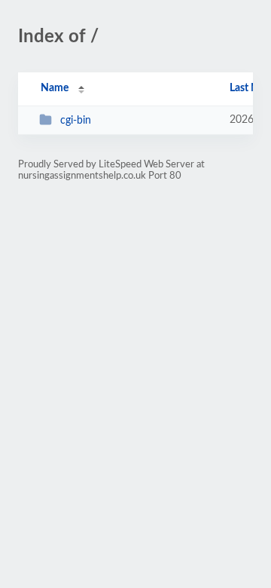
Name (55, 88)
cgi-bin (75, 120)
